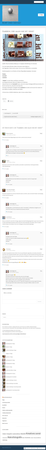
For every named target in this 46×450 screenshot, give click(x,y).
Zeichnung (5, 440)
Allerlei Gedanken (27, 71)
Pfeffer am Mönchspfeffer (7, 410)
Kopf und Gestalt (11, 23)
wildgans (7, 353)
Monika (7, 160)
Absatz (14, 373)
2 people (7, 168)
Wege (14, 343)
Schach (32, 437)
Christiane (34, 63)
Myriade (7, 346)
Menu (42, 14)
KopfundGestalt (7, 397)
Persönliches (27, 437)
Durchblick (14, 376)
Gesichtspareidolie (17, 386)
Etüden (26, 66)
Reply (41, 133)
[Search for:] (23, 317)
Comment (39, 301)
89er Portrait (5, 423)
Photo (7, 63)
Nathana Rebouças (14, 63)
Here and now (5, 415)
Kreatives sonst (33, 433)
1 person (7, 139)
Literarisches (5, 437)
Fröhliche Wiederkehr (6, 412)
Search (43, 1)
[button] (23, 47)
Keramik (23, 434)
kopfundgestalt (8, 113)
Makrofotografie (15, 437)
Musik (23, 437)
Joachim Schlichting (9, 350)
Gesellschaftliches (16, 434)
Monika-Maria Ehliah (9, 370)
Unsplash (22, 63)
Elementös (4, 418)
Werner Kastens (9, 133)
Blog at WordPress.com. (6, 447)
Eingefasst (4, 420)
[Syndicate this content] (2, 397)
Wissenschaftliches (37, 437)
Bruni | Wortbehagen (10, 189)
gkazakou (7, 356)
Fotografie (9, 434)
